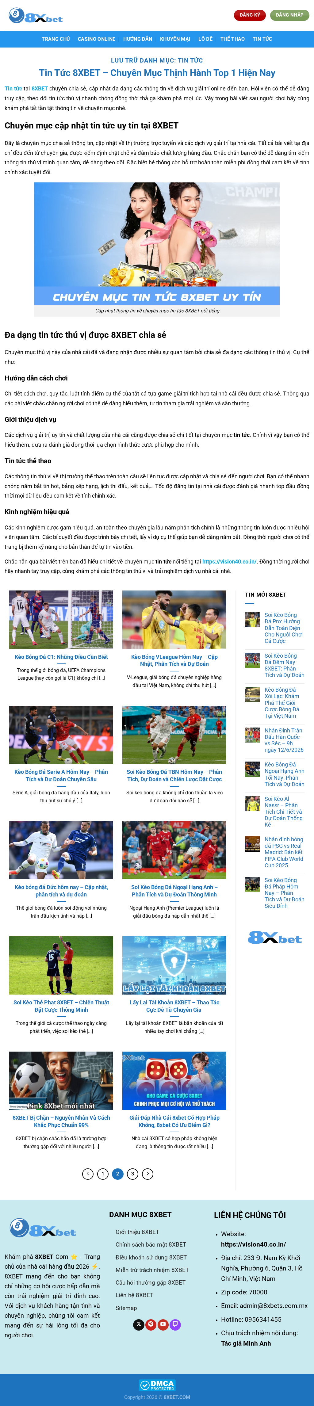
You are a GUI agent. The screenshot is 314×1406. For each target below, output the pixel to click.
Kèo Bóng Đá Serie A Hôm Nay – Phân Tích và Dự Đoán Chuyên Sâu (61, 775)
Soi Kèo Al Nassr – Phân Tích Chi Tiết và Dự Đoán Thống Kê (284, 812)
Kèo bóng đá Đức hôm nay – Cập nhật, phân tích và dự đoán (61, 891)
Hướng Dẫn (137, 39)
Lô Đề (205, 39)
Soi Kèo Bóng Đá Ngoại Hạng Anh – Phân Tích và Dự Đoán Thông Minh (174, 891)
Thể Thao (232, 39)
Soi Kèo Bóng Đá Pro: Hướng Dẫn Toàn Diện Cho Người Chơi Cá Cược (284, 628)
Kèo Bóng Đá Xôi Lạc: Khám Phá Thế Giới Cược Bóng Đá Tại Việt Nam (282, 703)
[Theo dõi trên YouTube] (163, 1325)
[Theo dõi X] (138, 1325)
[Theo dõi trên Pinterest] (150, 1325)
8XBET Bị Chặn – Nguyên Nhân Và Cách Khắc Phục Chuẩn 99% (61, 1121)
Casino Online (96, 39)
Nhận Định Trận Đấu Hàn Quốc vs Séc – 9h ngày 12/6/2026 (284, 740)
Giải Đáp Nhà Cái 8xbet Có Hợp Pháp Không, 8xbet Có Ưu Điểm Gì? (174, 1121)
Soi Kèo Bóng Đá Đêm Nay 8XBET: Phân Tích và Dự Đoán (284, 665)
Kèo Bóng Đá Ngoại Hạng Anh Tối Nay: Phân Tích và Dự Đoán (284, 774)
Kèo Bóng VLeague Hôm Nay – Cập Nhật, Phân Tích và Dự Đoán (174, 660)
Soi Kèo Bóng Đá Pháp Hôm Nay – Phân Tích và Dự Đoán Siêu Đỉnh (284, 893)
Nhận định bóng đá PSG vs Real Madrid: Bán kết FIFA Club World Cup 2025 (284, 852)
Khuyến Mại (175, 39)
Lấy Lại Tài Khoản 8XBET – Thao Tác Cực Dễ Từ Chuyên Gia (174, 1006)
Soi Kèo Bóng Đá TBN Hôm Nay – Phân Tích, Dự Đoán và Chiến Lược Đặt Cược (174, 775)
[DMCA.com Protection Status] (157, 1385)
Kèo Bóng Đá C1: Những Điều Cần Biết (61, 657)
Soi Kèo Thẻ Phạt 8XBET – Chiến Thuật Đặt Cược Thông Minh (61, 1006)
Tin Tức (262, 39)
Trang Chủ (56, 39)
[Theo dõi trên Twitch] (175, 1325)
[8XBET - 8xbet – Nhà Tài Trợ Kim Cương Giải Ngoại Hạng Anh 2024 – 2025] (35, 15)
